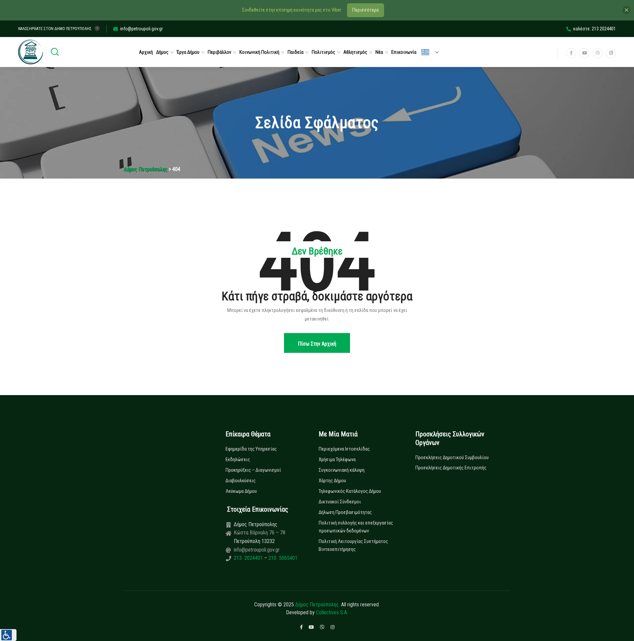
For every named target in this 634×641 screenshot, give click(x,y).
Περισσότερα (365, 10)
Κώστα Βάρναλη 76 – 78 (259, 532)
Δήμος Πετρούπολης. (317, 604)
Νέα (379, 52)
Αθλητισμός (355, 52)
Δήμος (162, 52)
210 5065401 (282, 558)
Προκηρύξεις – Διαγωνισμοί (253, 470)
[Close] (626, 10)
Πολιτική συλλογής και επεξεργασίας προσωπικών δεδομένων (356, 527)
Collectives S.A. (332, 612)
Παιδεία (295, 52)
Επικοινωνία (403, 52)
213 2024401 (249, 558)
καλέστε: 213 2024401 (594, 28)
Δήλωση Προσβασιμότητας (345, 512)
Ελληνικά (433, 52)
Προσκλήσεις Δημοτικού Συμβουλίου (452, 457)
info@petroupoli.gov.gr (141, 28)
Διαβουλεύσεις (241, 481)
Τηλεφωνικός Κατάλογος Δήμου (350, 491)
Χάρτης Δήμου (332, 481)
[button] (8, 635)
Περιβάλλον (219, 52)
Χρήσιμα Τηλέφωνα (337, 459)
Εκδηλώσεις (238, 459)
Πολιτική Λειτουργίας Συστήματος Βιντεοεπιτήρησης (353, 545)
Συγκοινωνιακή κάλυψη (342, 470)
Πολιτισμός (323, 52)
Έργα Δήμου (188, 52)
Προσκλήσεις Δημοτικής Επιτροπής (450, 468)
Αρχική (146, 52)
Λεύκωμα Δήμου (241, 491)
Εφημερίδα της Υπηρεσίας (251, 449)
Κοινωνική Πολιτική (259, 52)
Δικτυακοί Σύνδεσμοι (340, 502)
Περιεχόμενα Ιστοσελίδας (344, 449)
